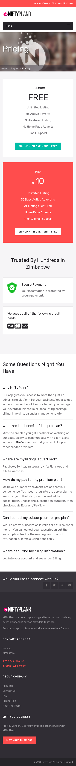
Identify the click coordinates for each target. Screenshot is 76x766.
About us (8, 685)
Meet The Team (12, 705)
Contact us (9, 690)
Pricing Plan (9, 700)
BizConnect (24, 442)
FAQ (5, 695)
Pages (14, 68)
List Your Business (63, 3)
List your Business (19, 740)
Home (4, 68)
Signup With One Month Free (38, 146)
